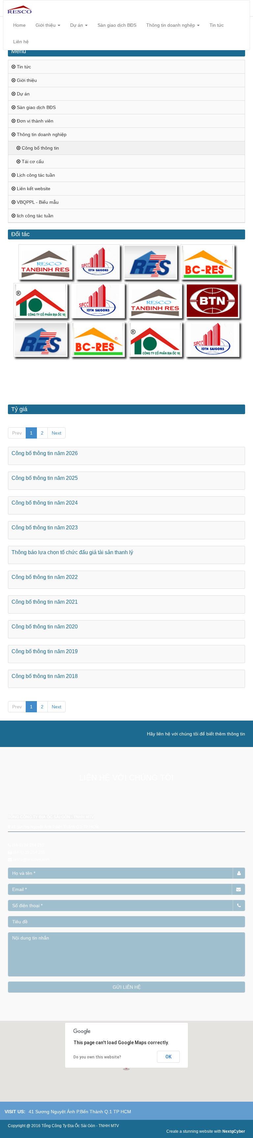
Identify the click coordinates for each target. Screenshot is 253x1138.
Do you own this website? (97, 1057)
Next (56, 433)
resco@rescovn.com (31, 859)
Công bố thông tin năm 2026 (45, 453)
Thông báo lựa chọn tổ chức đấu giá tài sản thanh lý (72, 552)
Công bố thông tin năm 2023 (45, 527)
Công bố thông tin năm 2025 (45, 478)
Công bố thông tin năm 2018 (45, 676)
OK (168, 1056)
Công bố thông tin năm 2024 (45, 503)
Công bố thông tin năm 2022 (45, 577)
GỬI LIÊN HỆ (127, 987)
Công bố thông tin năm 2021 (45, 602)
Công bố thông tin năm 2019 (45, 651)
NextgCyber (233, 1131)
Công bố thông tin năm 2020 (45, 626)
